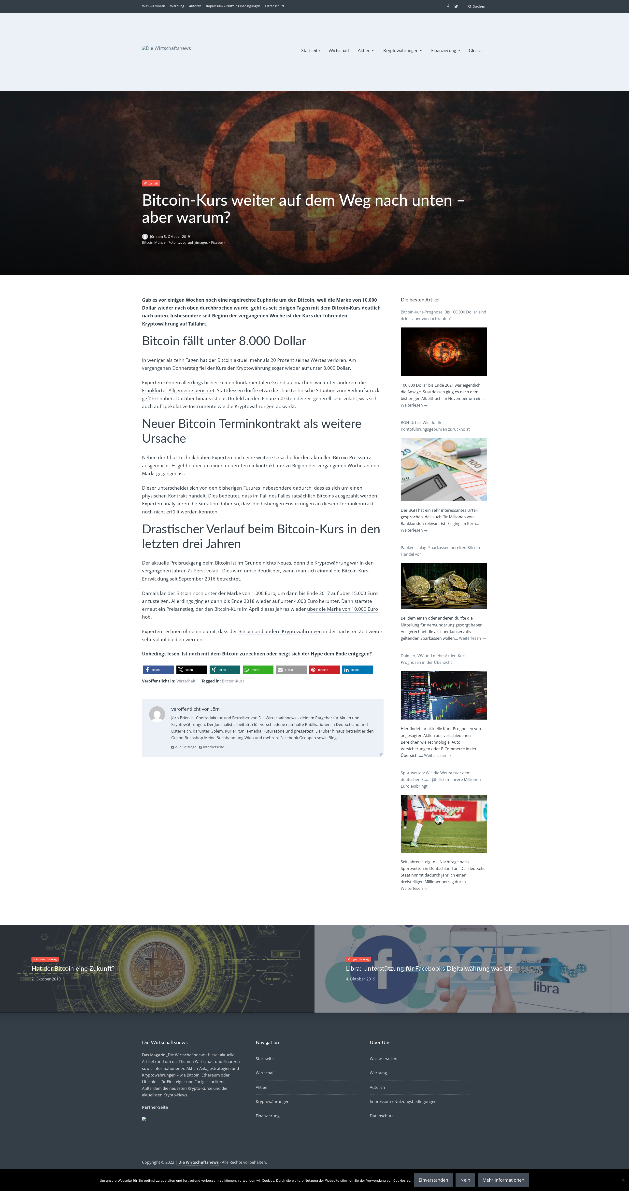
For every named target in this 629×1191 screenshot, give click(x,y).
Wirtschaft (339, 51)
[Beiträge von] (146, 236)
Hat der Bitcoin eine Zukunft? (73, 968)
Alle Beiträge (185, 746)
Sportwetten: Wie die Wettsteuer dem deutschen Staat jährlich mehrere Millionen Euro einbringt (441, 779)
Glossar (476, 51)
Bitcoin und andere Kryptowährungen (280, 631)
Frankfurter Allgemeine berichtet (178, 390)
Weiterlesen (414, 405)
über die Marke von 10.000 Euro (342, 609)
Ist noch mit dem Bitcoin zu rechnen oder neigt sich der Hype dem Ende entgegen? (277, 654)
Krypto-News (175, 1095)
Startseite (310, 51)
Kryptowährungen (400, 51)
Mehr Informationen (503, 1180)
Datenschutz (274, 6)
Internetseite (213, 746)
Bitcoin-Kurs (233, 681)
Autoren (195, 6)
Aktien (364, 51)
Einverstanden (433, 1180)
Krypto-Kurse (200, 1088)
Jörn (154, 236)
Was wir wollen (153, 6)
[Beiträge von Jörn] (157, 715)
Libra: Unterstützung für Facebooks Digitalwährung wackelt (429, 968)
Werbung (177, 6)
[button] (158, 670)
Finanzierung (443, 51)
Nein (465, 1180)
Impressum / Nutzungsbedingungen (233, 6)
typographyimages (192, 242)
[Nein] (622, 1180)
